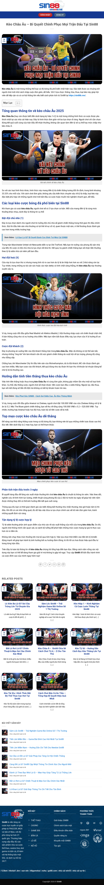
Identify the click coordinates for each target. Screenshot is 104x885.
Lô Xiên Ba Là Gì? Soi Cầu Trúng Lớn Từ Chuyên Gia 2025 (17, 606)
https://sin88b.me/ (77, 95)
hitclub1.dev (14, 871)
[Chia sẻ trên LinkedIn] (63, 565)
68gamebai (35, 871)
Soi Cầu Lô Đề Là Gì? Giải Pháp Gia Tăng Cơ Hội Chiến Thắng (37, 756)
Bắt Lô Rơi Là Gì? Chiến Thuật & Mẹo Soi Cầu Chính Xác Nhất (17, 651)
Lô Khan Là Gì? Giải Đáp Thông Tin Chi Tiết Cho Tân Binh (36, 789)
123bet (4, 871)
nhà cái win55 (65, 871)
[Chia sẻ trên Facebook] (45, 565)
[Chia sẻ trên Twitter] (50, 565)
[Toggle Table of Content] (16, 103)
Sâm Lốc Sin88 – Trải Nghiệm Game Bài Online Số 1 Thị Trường (52, 606)
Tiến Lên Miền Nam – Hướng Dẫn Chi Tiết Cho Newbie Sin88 (37, 747)
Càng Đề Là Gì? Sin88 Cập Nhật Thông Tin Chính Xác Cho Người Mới (40, 764)
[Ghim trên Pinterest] (59, 565)
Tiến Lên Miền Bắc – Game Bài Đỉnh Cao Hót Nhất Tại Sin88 (37, 739)
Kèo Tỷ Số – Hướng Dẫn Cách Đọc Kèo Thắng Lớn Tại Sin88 (87, 651)
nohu (44, 871)
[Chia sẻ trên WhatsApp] (40, 565)
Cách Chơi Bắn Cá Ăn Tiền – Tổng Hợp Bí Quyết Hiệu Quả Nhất (52, 696)
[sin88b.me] (52, 6)
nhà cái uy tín (79, 871)
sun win (25, 871)
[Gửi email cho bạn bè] (54, 565)
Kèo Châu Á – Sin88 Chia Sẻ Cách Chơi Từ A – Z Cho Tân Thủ (52, 651)
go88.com (52, 871)
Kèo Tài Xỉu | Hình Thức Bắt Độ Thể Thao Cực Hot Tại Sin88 (17, 696)
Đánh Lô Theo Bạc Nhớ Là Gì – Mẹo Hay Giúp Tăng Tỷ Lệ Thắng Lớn (41, 772)
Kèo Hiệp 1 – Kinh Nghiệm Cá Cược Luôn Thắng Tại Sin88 (87, 606)
